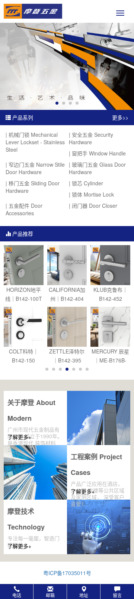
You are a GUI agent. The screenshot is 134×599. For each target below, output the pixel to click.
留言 (117, 595)
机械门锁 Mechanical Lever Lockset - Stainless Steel (35, 142)
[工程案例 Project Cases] (35, 472)
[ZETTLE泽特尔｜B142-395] (67, 327)
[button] (67, 591)
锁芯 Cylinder (87, 183)
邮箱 (50, 595)
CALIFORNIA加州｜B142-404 (67, 294)
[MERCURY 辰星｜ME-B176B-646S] (110, 327)
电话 (16, 595)
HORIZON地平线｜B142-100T (23, 294)
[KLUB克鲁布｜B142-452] (110, 265)
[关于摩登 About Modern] (98, 418)
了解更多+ (19, 437)
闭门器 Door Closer (94, 205)
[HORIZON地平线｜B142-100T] (24, 265)
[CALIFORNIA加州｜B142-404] (67, 265)
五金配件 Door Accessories (24, 209)
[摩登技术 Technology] (98, 527)
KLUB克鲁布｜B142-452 (110, 294)
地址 (83, 595)
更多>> (120, 117)
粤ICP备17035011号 (67, 573)
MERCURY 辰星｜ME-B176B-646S (110, 356)
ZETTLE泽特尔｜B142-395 (66, 356)
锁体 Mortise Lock (93, 194)
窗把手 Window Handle (99, 153)
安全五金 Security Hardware (91, 138)
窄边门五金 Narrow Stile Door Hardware (35, 168)
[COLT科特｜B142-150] (24, 327)
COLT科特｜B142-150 (23, 356)
